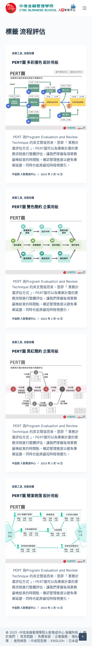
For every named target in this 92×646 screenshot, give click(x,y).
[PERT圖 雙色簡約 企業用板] (46, 244)
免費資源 (44, 636)
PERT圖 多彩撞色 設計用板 (35, 62)
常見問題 (26, 636)
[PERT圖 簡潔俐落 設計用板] (46, 533)
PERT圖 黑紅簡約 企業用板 (35, 351)
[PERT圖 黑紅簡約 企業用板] (46, 388)
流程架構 (29, 53)
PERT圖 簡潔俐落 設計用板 (35, 495)
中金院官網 (39, 641)
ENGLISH (57, 641)
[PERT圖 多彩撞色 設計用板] (46, 99)
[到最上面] (83, 637)
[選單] (84, 8)
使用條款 (20, 641)
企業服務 (61, 636)
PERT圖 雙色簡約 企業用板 (35, 207)
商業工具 (17, 53)
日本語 (73, 641)
